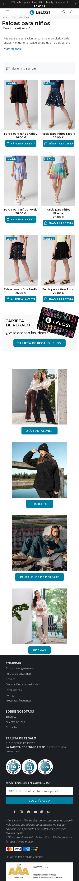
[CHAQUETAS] (39, 470)
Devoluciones (14, 690)
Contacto (11, 727)
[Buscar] (64, 12)
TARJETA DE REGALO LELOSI (39, 343)
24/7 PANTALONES (39, 431)
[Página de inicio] (40, 12)
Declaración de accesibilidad (23, 684)
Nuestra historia (15, 722)
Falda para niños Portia (21, 209)
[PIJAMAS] (39, 616)
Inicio (4, 17)
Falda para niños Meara (58, 133)
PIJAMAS (39, 650)
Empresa (11, 716)
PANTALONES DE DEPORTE (39, 577)
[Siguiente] (75, 4)
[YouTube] (35, 811)
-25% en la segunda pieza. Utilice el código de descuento (39, 4)
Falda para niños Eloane (58, 211)
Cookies (10, 679)
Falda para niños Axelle (21, 289)
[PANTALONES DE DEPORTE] (39, 543)
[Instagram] (21, 811)
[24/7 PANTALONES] (39, 397)
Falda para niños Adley (20, 133)
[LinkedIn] (42, 812)
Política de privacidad (18, 673)
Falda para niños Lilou (58, 289)
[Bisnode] (39, 871)
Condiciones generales (19, 668)
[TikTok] (48, 812)
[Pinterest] (28, 811)
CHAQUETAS (39, 504)
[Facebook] (14, 811)
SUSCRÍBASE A (39, 800)
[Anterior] (3, 4)
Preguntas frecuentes (19, 700)
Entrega (10, 695)
